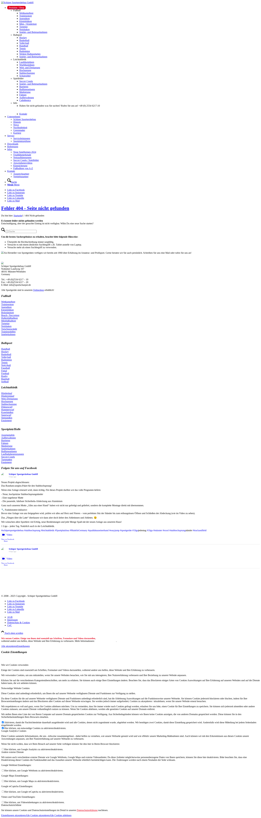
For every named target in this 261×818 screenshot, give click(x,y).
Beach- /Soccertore (10, 315)
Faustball (5, 368)
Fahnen (4, 443)
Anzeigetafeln (7, 435)
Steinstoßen (6, 417)
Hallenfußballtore (9, 318)
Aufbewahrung (8, 437)
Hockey (5, 351)
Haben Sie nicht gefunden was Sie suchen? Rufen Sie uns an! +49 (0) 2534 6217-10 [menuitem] (59, 105)
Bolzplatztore (7, 312)
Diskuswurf (6, 407)
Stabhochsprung (9, 404)
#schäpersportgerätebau (12, 530)
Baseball (5, 379)
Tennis (4, 362)
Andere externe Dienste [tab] (12, 752)
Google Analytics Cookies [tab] (13, 731)
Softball (5, 381)
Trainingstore (7, 304)
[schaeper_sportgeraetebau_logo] (17, 2)
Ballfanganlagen (9, 451)
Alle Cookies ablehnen (60, 815)
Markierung (6, 446)
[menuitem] (133, 60)
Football (5, 373)
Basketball (6, 354)
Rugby (4, 376)
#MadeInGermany (78, 530)
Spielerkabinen (8, 334)
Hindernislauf (7, 396)
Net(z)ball (6, 365)
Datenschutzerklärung (105, 641)
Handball (5, 349)
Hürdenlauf (6, 393)
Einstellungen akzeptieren (13, 815)
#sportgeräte (126, 530)
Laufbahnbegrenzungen (12, 454)
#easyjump (114, 530)
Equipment (6, 420)
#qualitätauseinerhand (98, 530)
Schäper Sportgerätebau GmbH (23, 474)
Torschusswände (9, 329)
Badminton (6, 360)
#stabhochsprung (32, 530)
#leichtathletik (47, 530)
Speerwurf (6, 415)
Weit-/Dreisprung (9, 398)
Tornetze (5, 323)
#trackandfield (199, 530)
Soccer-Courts (8, 457)
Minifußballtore (8, 320)
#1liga (135, 530)
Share (6, 541)
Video (9, 534)
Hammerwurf (7, 409)
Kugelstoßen (7, 412)
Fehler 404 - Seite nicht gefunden (35, 208)
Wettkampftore (8, 301)
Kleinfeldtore (7, 310)
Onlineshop (38, 290)
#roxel (166, 530)
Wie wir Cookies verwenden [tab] (14, 665)
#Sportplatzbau (62, 530)
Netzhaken (6, 326)
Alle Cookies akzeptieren (38, 815)
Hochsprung (7, 401)
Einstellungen (23, 646)
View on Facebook (7, 539)
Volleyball (6, 357)
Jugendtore (6, 307)
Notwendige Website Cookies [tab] (15, 688)
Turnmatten (6, 459)
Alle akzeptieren (9, 646)
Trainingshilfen (8, 331)
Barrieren (5, 440)
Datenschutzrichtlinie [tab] (11, 805)
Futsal (4, 370)
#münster (157, 530)
